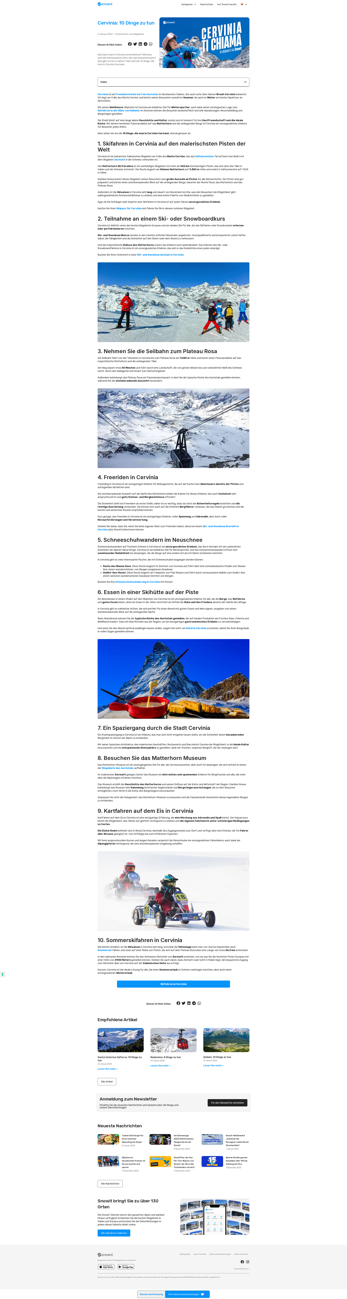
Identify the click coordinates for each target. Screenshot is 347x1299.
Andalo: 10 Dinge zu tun (217, 1057)
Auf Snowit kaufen (227, 4)
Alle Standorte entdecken (114, 1233)
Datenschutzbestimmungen (220, 1254)
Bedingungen (185, 1254)
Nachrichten (206, 4)
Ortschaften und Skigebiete (129, 34)
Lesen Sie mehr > (108, 1068)
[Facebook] (242, 1261)
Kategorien (187, 4)
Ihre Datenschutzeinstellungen (183, 1294)
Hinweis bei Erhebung (151, 1294)
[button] (130, 44)
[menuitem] (244, 4)
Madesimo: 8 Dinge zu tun (165, 1057)
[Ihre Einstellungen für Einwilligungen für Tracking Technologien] (2, 974)
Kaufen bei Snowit (241, 1254)
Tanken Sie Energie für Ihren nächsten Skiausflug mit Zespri (133, 1138)
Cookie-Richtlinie (199, 1254)
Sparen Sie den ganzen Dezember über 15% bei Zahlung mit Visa (236, 1160)
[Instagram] (247, 1261)
